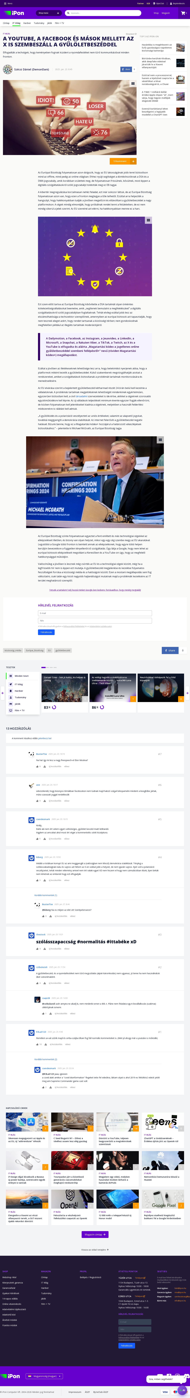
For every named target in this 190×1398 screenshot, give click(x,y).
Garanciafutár (8, 1288)
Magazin (166, 13)
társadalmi (82, 396)
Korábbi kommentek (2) (45, 1059)
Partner (140, 3)
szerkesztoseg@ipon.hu (182, 1296)
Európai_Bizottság (34, 650)
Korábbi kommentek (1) (45, 895)
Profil (83, 1271)
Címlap (6, 23)
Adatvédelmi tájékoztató (14, 1309)
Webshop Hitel (9, 1277)
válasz (66, 766)
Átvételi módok (9, 1320)
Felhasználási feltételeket (74, 626)
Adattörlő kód (8, 1314)
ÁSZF (87, 1392)
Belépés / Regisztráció (90, 1277)
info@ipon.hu (180, 1301)
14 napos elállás (10, 1298)
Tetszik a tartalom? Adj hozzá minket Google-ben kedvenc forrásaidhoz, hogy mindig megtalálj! (95, 590)
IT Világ (11, 1135)
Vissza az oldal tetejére (93, 1249)
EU (49, 650)
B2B (148, 3)
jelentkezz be (44, 738)
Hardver (27, 23)
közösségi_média (13, 650)
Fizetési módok (9, 1325)
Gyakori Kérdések (10, 1293)
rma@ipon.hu (180, 1292)
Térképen (139, 1278)
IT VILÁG (6, 34)
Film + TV (59, 23)
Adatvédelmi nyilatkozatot (101, 626)
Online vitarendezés (11, 1304)
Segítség (162, 1271)
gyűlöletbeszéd (63, 650)
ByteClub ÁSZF (100, 1392)
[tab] (43, 667)
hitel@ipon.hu (180, 1288)
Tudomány (39, 23)
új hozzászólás (55, 766)
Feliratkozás (46, 632)
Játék (49, 23)
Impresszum (75, 1392)
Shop (156, 13)
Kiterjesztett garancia (12, 1282)
